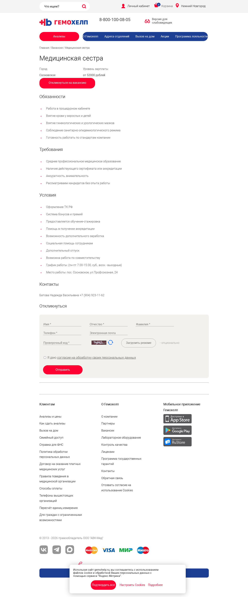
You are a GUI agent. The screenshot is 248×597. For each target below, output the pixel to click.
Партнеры (108, 423)
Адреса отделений (116, 36)
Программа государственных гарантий (121, 461)
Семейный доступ (51, 437)
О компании (109, 416)
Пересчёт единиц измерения (58, 508)
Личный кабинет (138, 6)
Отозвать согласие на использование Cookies (117, 487)
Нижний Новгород (193, 6)
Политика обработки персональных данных (54, 454)
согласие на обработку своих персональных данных (96, 357)
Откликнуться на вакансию (67, 82)
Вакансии (148, 43)
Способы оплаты (50, 488)
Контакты (108, 471)
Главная (44, 47)
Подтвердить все (103, 584)
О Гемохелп (90, 36)
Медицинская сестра (77, 47)
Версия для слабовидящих (161, 20)
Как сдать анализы (52, 423)
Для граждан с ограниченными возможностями (60, 517)
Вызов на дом (145, 36)
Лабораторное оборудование (121, 437)
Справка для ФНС (51, 444)
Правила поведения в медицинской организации (57, 479)
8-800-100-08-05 (114, 19)
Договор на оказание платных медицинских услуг (60, 466)
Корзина (167, 6)
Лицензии (107, 452)
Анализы (59, 36)
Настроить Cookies (132, 585)
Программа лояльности (191, 36)
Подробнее (155, 585)
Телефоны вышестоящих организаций (56, 498)
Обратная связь (112, 478)
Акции (165, 36)
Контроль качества (114, 444)
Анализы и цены (50, 416)
